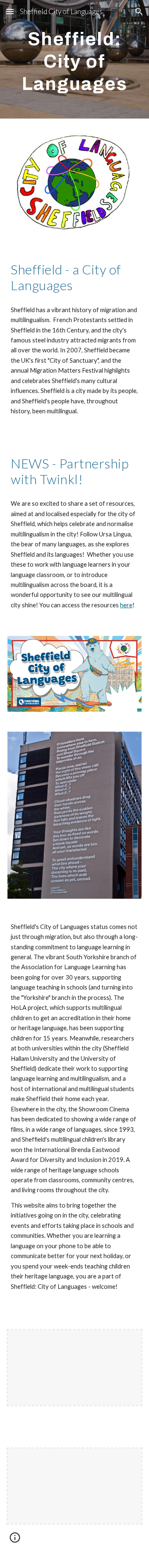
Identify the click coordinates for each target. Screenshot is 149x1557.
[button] (10, 11)
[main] (74, 59)
